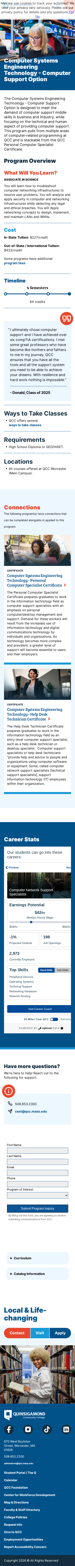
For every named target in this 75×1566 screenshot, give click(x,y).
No (37, 16)
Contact (17, 1333)
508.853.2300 (26, 1104)
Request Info (13, 1525)
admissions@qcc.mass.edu (18, 1463)
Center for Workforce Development (29, 1495)
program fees (14, 263)
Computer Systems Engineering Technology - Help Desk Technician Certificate (34, 714)
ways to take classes (25, 425)
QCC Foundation (16, 1487)
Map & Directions (16, 1502)
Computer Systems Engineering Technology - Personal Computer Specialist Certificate (34, 580)
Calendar (10, 1480)
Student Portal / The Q (20, 1473)
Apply (60, 1333)
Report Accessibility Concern (25, 1547)
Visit (40, 1333)
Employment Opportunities (23, 1539)
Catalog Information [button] (29, 1274)
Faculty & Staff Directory (22, 1510)
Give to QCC (13, 1532)
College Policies (15, 1517)
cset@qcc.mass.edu (31, 1111)
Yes (71, 12)
